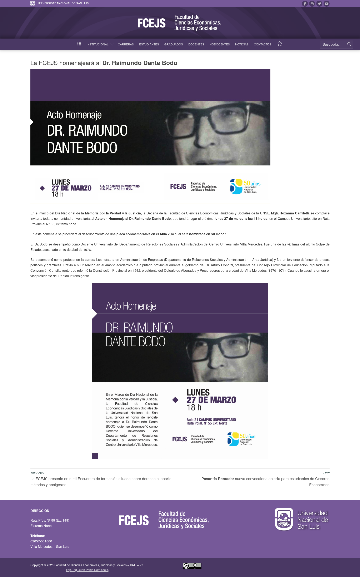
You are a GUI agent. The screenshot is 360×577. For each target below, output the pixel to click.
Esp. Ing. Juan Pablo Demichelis (87, 570)
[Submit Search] (349, 44)
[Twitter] (319, 4)
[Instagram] (312, 4)
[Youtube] (327, 4)
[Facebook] (305, 4)
